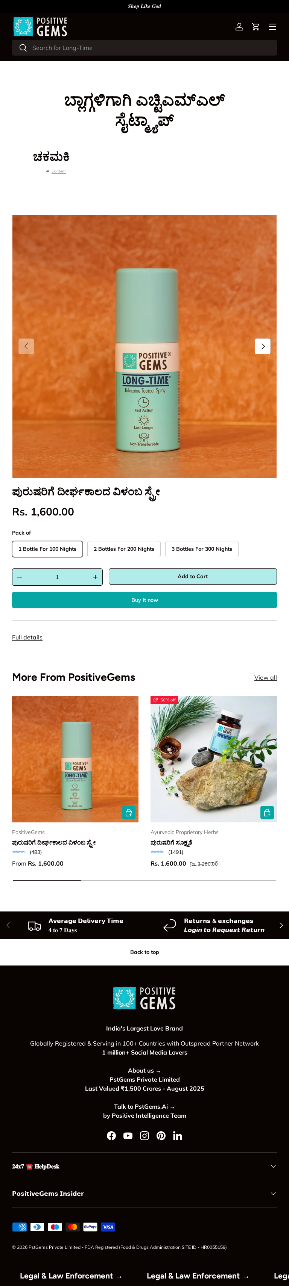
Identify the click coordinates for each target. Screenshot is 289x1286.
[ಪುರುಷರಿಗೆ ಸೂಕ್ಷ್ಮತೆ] (214, 759)
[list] (144, 346)
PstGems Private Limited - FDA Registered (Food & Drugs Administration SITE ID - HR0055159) (128, 1247)
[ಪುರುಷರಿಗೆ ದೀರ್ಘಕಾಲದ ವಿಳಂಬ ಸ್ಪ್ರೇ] (75, 759)
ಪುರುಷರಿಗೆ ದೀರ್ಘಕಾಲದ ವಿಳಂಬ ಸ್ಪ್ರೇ (86, 491)
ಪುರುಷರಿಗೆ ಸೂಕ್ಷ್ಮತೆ (171, 842)
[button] (256, 26)
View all (265, 677)
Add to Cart (193, 576)
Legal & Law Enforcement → (93, 1275)
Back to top (144, 952)
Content (59, 171)
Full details (27, 637)
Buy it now (144, 600)
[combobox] (144, 48)
